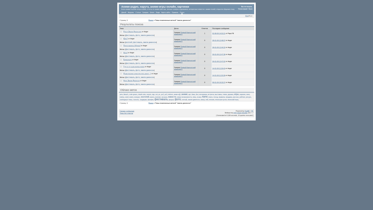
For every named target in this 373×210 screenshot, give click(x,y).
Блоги (152, 12)
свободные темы (126, 99)
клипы (122, 97)
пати (204, 96)
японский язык (233, 99)
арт (189, 94)
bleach (126, 94)
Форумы (131, 12)
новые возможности (184, 97)
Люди (158, 12)
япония (211, 99)
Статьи (138, 12)
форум (171, 99)
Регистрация (242, 9)
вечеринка (203, 94)
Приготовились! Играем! (131, 46)
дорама (230, 94)
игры (236, 94)
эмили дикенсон (147, 35)
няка (194, 97)
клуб (127, 97)
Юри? (125, 39)
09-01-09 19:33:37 (218, 82)
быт (197, 94)
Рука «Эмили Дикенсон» (132, 32)
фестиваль (130, 35)
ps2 (162, 94)
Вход (250, 9)
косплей (129, 42)
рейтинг (242, 97)
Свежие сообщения (127, 111)
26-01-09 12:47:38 (218, 54)
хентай (184, 99)
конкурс (137, 97)
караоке (243, 94)
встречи (211, 94)
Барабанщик (127, 60)
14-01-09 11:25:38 (218, 75)
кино (248, 94)
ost (156, 94)
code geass (133, 94)
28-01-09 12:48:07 (218, 40)
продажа (229, 97)
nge (153, 94)
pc (159, 94)
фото (138, 35)
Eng (247, 16)
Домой (123, 12)
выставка (218, 94)
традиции (143, 99)
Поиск (182, 12)
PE (252, 111)
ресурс (248, 97)
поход (215, 97)
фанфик (151, 99)
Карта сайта (165, 12)
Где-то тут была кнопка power (133, 67)
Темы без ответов (126, 113)
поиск (210, 97)
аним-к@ (177, 94)
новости (172, 97)
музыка (164, 97)
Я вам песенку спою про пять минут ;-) (137, 74)
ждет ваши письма (240, 113)
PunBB (247, 111)
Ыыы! (125, 53)
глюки (225, 94)
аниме (184, 94)
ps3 (166, 94)
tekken (170, 94)
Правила (175, 12)
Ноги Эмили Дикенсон (131, 81)
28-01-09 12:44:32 (218, 47)
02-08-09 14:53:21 (218, 33)
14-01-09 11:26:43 (218, 68)
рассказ (236, 97)
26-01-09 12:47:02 (218, 61)
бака (193, 94)
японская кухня (221, 99)
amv (121, 94)
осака (199, 97)
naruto (149, 94)
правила (222, 97)
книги (131, 97)
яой (207, 99)
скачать (136, 99)
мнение (158, 97)
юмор (203, 99)
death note (142, 94)
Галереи (145, 12)
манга (152, 97)
